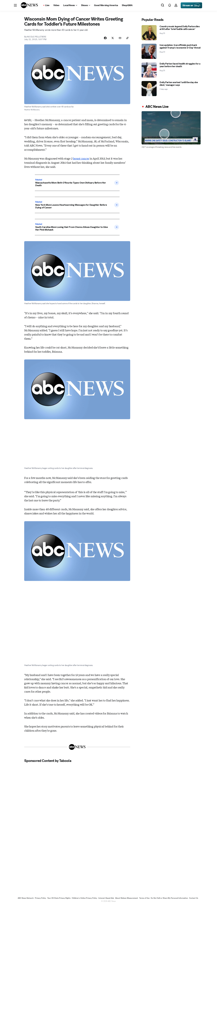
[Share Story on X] (112, 38)
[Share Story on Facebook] (105, 38)
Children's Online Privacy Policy (84, 898)
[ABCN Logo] (29, 5)
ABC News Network (26, 898)
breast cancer (81, 158)
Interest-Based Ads (106, 898)
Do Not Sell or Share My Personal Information (169, 898)
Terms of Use (144, 898)
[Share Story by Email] (120, 38)
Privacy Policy (40, 898)
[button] (15, 5)
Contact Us (193, 898)
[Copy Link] (127, 38)
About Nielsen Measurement (126, 898)
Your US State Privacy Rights (59, 898)
